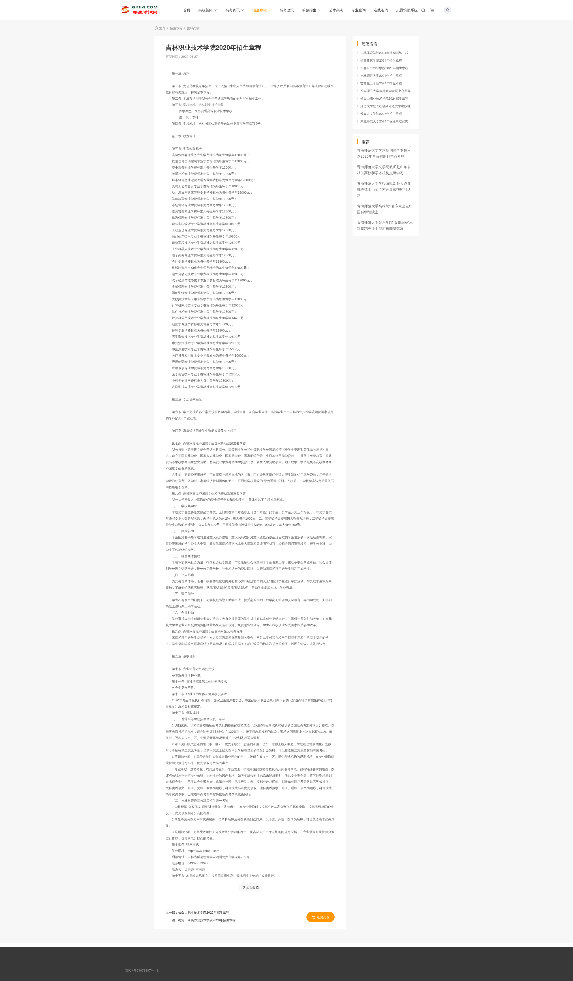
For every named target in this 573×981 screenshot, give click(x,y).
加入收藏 (252, 887)
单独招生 (309, 10)
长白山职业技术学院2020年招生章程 (203, 912)
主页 (162, 28)
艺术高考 (336, 10)
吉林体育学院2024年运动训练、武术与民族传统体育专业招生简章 (387, 52)
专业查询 (358, 10)
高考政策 (287, 10)
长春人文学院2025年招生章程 (381, 113)
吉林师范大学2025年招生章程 (381, 75)
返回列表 (323, 917)
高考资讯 (232, 10)
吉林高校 (193, 28)
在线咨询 (381, 10)
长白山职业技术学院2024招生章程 (384, 98)
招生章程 (259, 10)
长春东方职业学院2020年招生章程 (384, 68)
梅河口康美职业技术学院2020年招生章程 (206, 920)
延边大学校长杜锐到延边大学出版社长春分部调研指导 (387, 106)
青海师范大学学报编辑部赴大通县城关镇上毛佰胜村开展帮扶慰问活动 (384, 189)
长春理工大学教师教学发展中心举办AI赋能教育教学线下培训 (387, 90)
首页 (186, 10)
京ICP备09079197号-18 (142, 970)
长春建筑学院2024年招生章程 (381, 60)
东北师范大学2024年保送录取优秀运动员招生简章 (387, 121)
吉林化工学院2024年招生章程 (381, 83)
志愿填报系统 (407, 10)
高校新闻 (205, 10)
